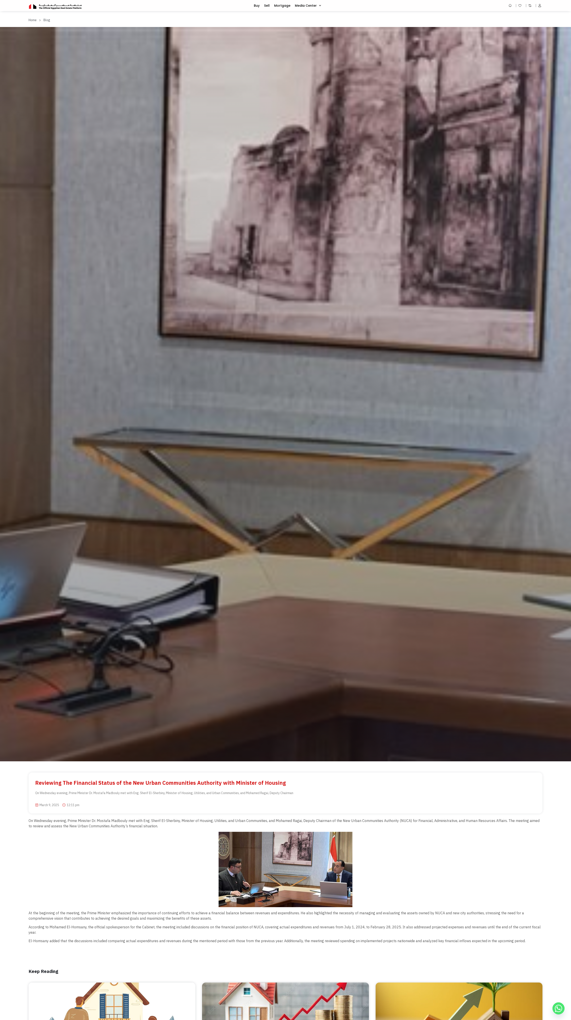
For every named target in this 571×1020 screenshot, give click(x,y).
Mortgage (282, 5)
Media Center (306, 5)
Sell (267, 5)
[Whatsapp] (558, 1008)
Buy (257, 5)
